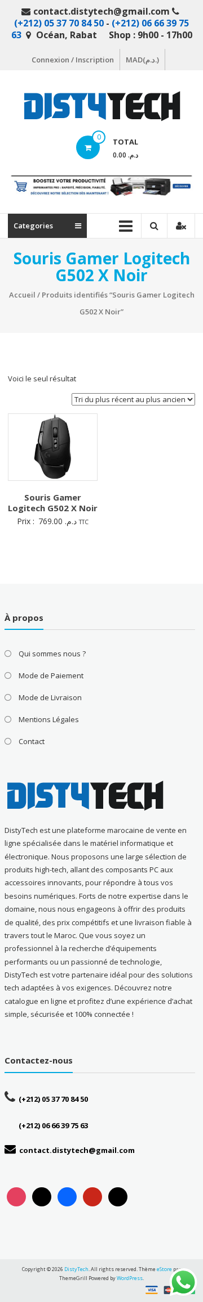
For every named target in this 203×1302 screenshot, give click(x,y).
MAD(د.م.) (142, 60)
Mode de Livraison (50, 697)
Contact (32, 741)
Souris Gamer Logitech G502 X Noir (53, 503)
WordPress (130, 1278)
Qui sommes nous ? (52, 653)
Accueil (22, 295)
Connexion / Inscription (73, 60)
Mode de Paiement (51, 675)
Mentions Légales (49, 719)
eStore (164, 1269)
